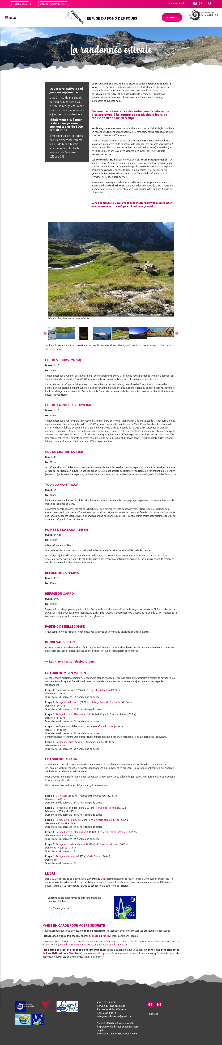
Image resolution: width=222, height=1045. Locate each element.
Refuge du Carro (105, 726)
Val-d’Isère (61, 795)
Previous (45, 333)
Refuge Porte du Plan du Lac (106, 702)
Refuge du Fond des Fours (112, 18)
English (183, 3)
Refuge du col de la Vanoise (113, 832)
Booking (172, 17)
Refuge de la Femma (107, 807)
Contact (153, 1013)
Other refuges (19, 4)
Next (177, 333)
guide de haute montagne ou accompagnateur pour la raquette (92, 944)
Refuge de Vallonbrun (99, 690)
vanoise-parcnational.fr (53, 4)
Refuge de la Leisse (108, 844)
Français (173, 3)
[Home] (74, 16)
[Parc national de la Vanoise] (203, 15)
